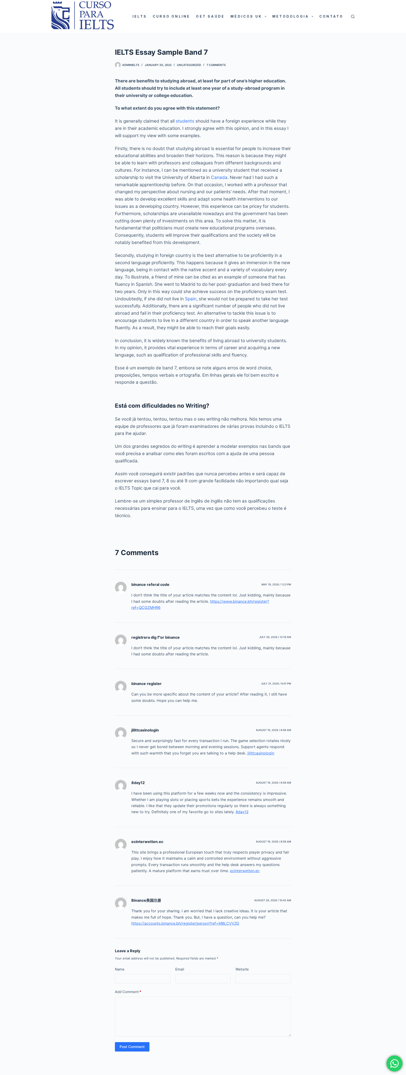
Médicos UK (246, 16)
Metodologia (290, 16)
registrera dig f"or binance (155, 637)
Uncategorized (189, 65)
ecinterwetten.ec (147, 841)
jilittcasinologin (145, 730)
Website (242, 969)
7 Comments (216, 65)
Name (120, 969)
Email (179, 969)
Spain (190, 299)
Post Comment (132, 1046)
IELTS (140, 16)
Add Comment (128, 992)
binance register (146, 683)
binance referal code (150, 584)
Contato (331, 16)
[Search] (353, 16)
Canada (219, 177)
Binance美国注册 (146, 900)
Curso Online (171, 16)
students (185, 121)
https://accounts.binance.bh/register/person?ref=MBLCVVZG (185, 923)
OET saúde (210, 16)
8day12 (138, 782)
